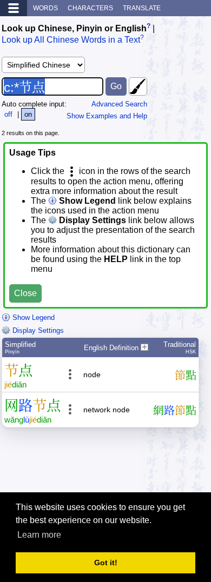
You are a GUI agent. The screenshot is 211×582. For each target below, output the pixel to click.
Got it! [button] (105, 562)
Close (25, 293)
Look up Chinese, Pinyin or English (74, 28)
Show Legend (32, 317)
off (8, 114)
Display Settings (37, 330)
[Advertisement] (122, 464)
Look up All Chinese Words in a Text (71, 40)
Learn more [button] (39, 534)
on (28, 114)
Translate (142, 8)
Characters (90, 8)
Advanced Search (119, 104)
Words (45, 8)
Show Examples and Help (107, 116)
